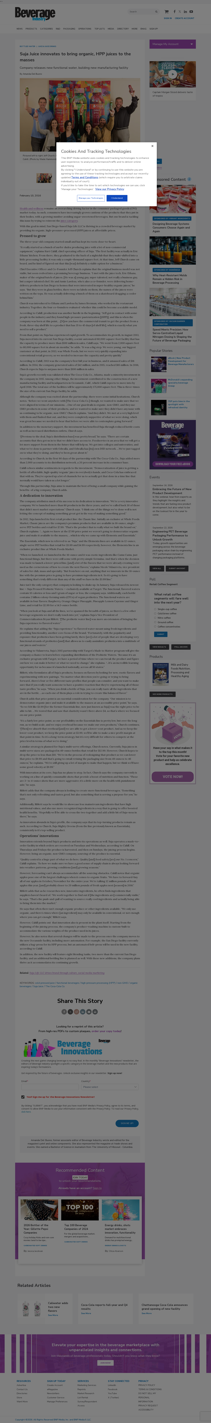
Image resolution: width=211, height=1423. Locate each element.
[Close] (152, 146)
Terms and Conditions (84, 177)
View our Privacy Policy (109, 189)
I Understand (117, 198)
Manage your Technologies (91, 198)
